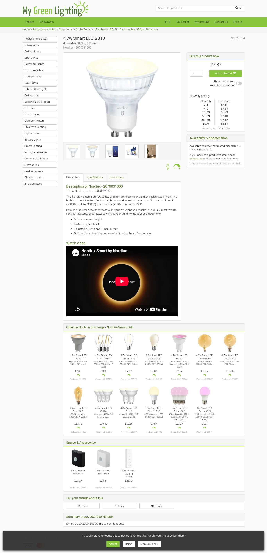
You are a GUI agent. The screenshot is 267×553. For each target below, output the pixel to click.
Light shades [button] (32, 133)
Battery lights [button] (32, 140)
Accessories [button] (31, 165)
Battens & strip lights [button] (37, 102)
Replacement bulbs (44, 29)
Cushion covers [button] (33, 171)
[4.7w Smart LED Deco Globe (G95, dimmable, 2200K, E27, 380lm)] (230, 343)
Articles (29, 22)
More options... (149, 544)
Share (121, 506)
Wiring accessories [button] (35, 152)
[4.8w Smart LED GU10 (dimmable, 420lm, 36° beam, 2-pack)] (129, 396)
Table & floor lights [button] (35, 89)
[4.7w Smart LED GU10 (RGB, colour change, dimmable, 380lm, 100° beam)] (179, 343)
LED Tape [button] (30, 108)
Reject (128, 544)
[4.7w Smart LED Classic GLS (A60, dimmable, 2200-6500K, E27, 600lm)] (129, 343)
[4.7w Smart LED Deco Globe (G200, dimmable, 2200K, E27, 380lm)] (204, 343)
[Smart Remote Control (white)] (129, 458)
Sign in (238, 22)
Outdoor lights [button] (33, 76)
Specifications (95, 177)
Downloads (117, 177)
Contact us (221, 22)
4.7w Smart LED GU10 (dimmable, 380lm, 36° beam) (126, 29)
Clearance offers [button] (34, 177)
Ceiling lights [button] (32, 51)
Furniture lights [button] (33, 70)
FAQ (168, 22)
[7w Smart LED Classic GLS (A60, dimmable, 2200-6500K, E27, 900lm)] (154, 396)
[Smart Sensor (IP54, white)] (103, 458)
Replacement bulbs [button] (36, 39)
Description (73, 177)
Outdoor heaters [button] (34, 121)
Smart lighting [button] (33, 146)
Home (26, 29)
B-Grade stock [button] (33, 184)
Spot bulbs (66, 29)
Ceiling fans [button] (31, 95)
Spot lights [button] (31, 58)
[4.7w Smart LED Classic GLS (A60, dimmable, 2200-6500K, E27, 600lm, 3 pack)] (103, 343)
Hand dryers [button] (31, 114)
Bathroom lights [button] (34, 64)
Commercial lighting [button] (36, 158)
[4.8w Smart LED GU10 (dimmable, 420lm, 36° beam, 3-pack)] (103, 396)
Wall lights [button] (31, 83)
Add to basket (224, 73)
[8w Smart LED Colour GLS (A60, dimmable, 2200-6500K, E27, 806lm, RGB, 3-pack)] (179, 396)
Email (158, 506)
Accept (113, 544)
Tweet (84, 506)
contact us (196, 158)
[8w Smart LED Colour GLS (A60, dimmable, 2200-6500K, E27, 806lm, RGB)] (204, 396)
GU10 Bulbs (83, 29)
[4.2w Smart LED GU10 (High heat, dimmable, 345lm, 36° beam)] (78, 343)
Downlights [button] (31, 45)
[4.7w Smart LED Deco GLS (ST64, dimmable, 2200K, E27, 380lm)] (78, 396)
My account (202, 22)
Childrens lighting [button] (35, 127)
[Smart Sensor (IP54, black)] (78, 458)
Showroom (47, 22)
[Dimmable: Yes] (78, 375)
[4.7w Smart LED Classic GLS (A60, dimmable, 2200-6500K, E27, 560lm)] (154, 343)
